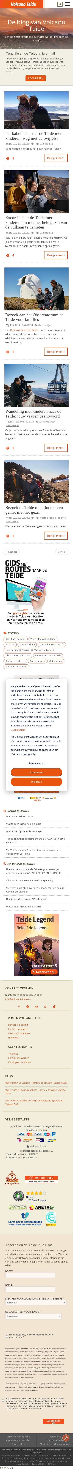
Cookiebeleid (18, 729)
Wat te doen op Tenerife (53, 517)
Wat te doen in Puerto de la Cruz (23, 823)
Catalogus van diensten (20, 1062)
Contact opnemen (17, 1029)
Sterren (26, 650)
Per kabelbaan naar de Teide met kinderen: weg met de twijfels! (33, 135)
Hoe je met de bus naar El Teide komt (26, 899)
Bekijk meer (55, 158)
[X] (8, 158)
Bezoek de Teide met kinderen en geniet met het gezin (34, 509)
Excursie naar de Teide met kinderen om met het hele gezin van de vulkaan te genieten (36, 222)
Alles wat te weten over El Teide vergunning (29, 880)
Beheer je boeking (18, 1024)
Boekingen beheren (15, 661)
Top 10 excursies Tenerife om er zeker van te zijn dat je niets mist (36, 840)
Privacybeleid (18, 1444)
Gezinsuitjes (46, 143)
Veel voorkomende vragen (20, 1033)
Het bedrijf (13, 1037)
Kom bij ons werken (18, 1057)
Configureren (36, 762)
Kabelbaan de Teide (15, 638)
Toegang (13, 1053)
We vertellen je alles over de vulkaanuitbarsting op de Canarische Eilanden (35, 889)
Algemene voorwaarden (18, 1440)
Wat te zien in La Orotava (19, 816)
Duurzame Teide (54, 1440)
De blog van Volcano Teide (36, 25)
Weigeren (36, 781)
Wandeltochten (47, 421)
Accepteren (36, 772)
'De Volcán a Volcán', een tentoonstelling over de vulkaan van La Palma (32, 851)
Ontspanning (55, 661)
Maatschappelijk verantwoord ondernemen (56, 1444)
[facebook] (13, 158)
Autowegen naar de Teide (48, 655)
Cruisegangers (37, 661)
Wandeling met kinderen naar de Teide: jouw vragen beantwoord (33, 413)
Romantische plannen (16, 666)
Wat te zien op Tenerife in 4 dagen (24, 831)
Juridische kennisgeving (18, 1436)
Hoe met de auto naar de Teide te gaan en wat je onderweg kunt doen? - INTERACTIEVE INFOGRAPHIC (33, 871)
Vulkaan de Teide (43, 650)
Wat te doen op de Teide (42, 638)
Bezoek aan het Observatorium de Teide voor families (34, 317)
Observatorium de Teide (24, 330)
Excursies (10, 644)
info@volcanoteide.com (18, 999)
